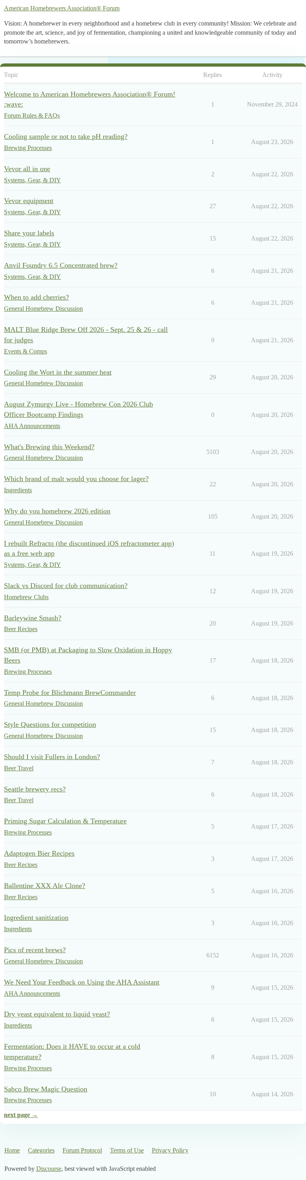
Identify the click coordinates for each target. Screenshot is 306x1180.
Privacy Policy (170, 1150)
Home (12, 1150)
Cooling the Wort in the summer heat (58, 372)
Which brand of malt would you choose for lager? (76, 479)
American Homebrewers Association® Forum (62, 8)
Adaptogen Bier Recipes (39, 853)
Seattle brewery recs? (35, 789)
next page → (21, 1114)
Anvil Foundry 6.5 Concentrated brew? (61, 265)
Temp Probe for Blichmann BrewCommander (70, 693)
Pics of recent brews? (35, 950)
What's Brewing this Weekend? (49, 447)
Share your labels (29, 233)
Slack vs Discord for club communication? (66, 586)
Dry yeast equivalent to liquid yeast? (57, 1014)
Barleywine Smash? (32, 618)
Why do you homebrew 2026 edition (57, 511)
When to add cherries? (36, 297)
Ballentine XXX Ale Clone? (44, 886)
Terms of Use (127, 1150)
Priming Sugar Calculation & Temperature (65, 821)
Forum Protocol (82, 1150)
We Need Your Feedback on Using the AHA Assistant (81, 982)
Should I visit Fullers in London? (52, 757)
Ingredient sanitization (36, 918)
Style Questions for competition (50, 724)
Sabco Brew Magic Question (45, 1089)
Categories (41, 1150)
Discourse (48, 1168)
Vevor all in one (27, 169)
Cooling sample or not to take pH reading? (66, 136)
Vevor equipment (28, 201)
